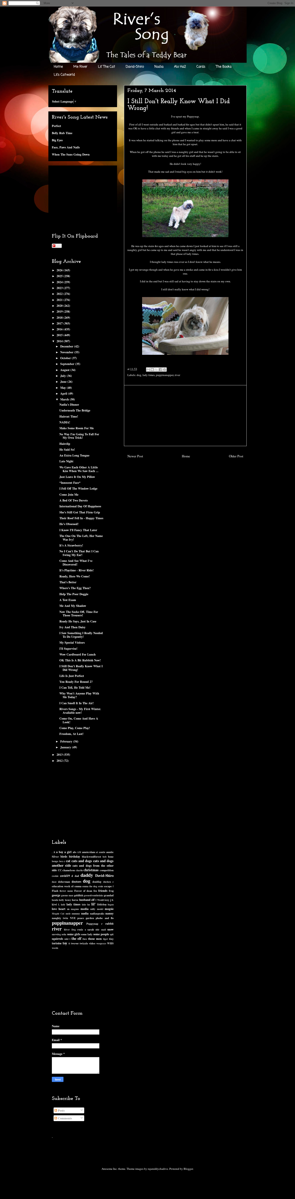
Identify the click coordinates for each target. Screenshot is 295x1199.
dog (139, 375)
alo (74, 852)
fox (95, 891)
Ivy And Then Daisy (72, 627)
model (100, 909)
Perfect (56, 126)
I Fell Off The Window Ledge (78, 488)
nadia (85, 913)
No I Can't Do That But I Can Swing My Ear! (79, 553)
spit (112, 934)
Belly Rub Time (62, 133)
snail (103, 929)
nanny (109, 913)
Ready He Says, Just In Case (77, 621)
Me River (80, 66)
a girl (67, 852)
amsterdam (88, 852)
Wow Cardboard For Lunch (77, 654)
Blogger (188, 1169)
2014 (60, 341)
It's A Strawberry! (71, 545)
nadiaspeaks (97, 913)
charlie (79, 870)
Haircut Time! (68, 416)
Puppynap (92, 924)
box (61, 861)
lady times (149, 375)
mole (68, 913)
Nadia (158, 66)
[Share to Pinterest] (164, 369)
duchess (107, 882)
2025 (60, 276)
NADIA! (64, 422)
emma (78, 886)
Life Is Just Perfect (71, 675)
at (97, 852)
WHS (110, 943)
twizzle (84, 943)
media (85, 908)
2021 (60, 299)
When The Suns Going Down (71, 154)
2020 (60, 305)
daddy (87, 875)
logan (111, 904)
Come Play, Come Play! (74, 728)
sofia (64, 934)
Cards (201, 66)
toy (65, 943)
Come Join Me (68, 494)
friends (102, 890)
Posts (61, 1110)
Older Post (236, 456)
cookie (55, 876)
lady (63, 904)
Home (58, 66)
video (92, 943)
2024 (60, 282)
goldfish (78, 895)
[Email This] (148, 369)
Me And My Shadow (72, 605)
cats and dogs (81, 860)
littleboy (102, 904)
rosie (80, 929)
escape (108, 886)
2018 (60, 317)
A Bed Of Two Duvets (73, 500)
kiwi (54, 904)
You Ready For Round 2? (76, 681)
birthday (74, 856)
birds (63, 856)
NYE (73, 918)
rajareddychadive (158, 1169)
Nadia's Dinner (69, 404)
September (67, 364)
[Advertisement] (185, 416)
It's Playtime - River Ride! (76, 570)
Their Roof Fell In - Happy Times (81, 518)
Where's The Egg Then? (75, 588)
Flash (55, 891)
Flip (58, 246)
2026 (60, 270)
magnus (75, 909)
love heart (58, 908)
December (67, 346)
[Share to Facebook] (160, 369)
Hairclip (64, 443)
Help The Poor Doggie (73, 594)
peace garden (85, 918)
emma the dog (89, 886)
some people (101, 934)
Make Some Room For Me (76, 428)
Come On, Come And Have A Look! (78, 720)
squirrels (57, 938)
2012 (60, 760)
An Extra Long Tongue (74, 455)
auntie (102, 852)
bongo (55, 861)
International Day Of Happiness (80, 506)
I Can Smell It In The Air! (76, 703)
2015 (60, 335)
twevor (75, 943)
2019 (60, 311)
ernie (100, 886)
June (63, 381)
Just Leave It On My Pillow (77, 476)
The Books (224, 66)
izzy (107, 900)
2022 (60, 293)
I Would (99, 900)
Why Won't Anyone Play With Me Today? (79, 695)
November (67, 352)
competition (107, 870)
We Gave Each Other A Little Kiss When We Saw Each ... (78, 469)
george (56, 895)
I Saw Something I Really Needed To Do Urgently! (81, 635)
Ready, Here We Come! (74, 576)
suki (66, 939)
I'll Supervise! (68, 648)
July (63, 375)
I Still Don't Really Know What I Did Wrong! (81, 668)
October (66, 358)
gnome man (67, 895)
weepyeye (101, 943)
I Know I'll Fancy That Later (78, 530)
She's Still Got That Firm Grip (79, 512)
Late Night (66, 461)
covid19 (65, 875)
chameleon (68, 870)
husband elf (87, 899)
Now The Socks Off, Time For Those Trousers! (78, 613)
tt (69, 943)
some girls (73, 934)
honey (68, 900)
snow (110, 929)
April (64, 393)
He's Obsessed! (69, 524)
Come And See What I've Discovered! (75, 562)
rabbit (109, 923)
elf (72, 886)
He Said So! (67, 449)
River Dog (70, 929)
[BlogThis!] (152, 369)
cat (68, 860)
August (65, 370)
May (63, 387)
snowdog (56, 934)
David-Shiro (135, 66)
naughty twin (60, 918)
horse (75, 900)
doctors (76, 881)
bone (111, 856)
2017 (60, 323)
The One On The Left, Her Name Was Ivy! (81, 538)
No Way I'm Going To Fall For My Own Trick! (79, 436)
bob (104, 856)
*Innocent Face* (70, 482)
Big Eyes (57, 140)
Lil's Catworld (64, 74)
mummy (76, 913)
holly (61, 900)
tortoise (57, 943)
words (55, 948)
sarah (90, 929)
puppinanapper (164, 375)
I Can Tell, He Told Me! (74, 687)
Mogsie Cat (58, 913)
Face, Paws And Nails (66, 147)
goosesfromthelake (93, 895)
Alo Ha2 (180, 66)
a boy (59, 852)
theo (84, 939)
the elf (76, 938)
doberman (64, 882)
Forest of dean (83, 891)
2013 (60, 754)
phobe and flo (105, 918)
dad (77, 876)
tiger (105, 939)
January (66, 747)
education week (61, 886)
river (177, 375)
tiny (111, 939)
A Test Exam (67, 600)
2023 (60, 288)
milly (92, 909)
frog (111, 891)
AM (79, 852)
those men (95, 938)
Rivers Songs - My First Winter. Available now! (80, 711)
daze (54, 882)
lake (84, 904)
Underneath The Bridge (74, 410)
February (66, 741)
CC (60, 870)
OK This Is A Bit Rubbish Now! (80, 660)
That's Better (67, 582)
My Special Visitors (72, 642)
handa (55, 900)
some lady (86, 934)
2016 (60, 329)
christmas (91, 870)
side (97, 929)
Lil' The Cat (106, 66)
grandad (109, 895)
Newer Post (135, 456)
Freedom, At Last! (71, 733)
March (65, 399)
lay (88, 904)
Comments (64, 1118)
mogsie (109, 908)
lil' (93, 904)
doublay (97, 882)
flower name (66, 891)
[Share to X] (156, 369)
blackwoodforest (91, 856)
